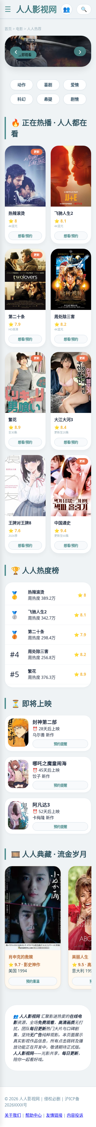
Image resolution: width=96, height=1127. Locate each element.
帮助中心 (33, 1115)
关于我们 (13, 1115)
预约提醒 (60, 744)
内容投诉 (75, 1115)
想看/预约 (25, 236)
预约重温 (32, 981)
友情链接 (54, 1115)
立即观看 (24, 55)
